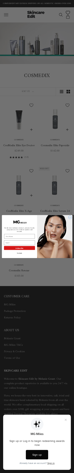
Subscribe (19, 248)
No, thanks (19, 253)
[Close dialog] (70, 217)
